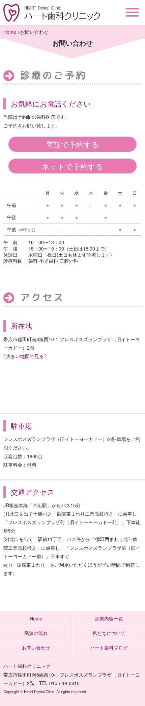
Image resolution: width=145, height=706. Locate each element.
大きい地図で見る (25, 356)
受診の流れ (36, 633)
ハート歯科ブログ (109, 647)
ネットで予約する (72, 166)
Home (9, 31)
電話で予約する (72, 144)
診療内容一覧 (109, 618)
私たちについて (108, 633)
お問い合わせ (36, 647)
